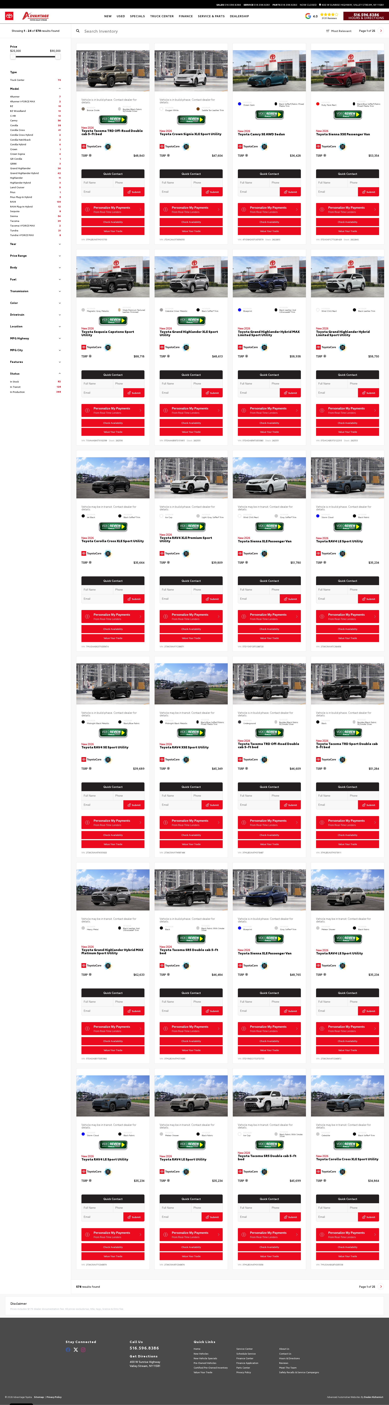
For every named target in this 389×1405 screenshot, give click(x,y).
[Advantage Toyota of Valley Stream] (35, 16)
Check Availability (113, 221)
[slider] (13, 56)
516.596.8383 (285, 4)
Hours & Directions (366, 17)
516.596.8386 (228, 4)
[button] (146, 69)
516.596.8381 (257, 4)
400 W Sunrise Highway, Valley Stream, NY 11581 (352, 4)
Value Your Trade (113, 231)
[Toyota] (9, 16)
